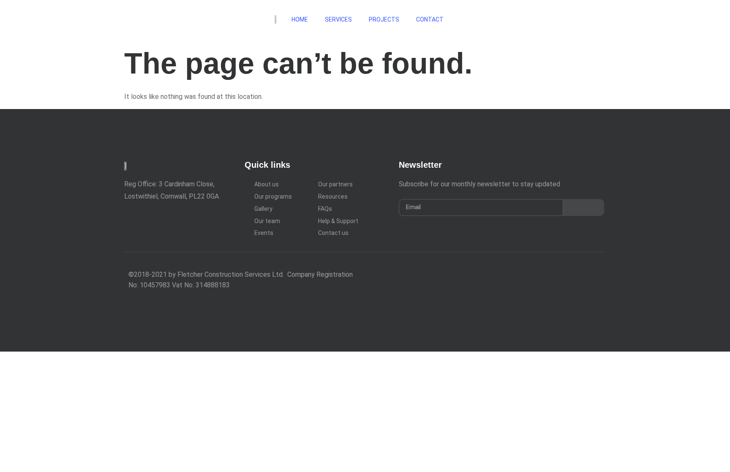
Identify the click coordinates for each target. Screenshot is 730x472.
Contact (430, 19)
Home (299, 19)
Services (338, 19)
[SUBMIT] (583, 207)
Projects (384, 19)
